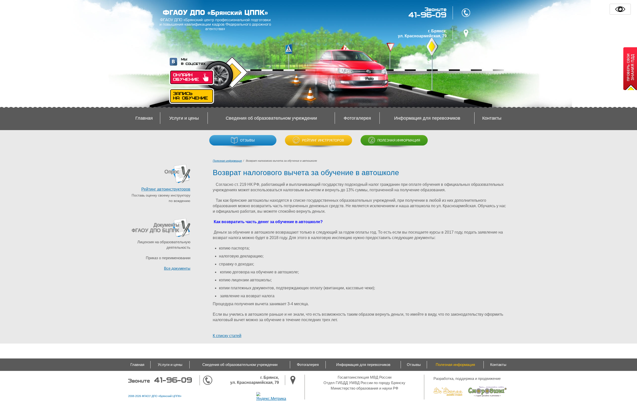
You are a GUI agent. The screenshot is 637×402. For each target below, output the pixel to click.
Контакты (491, 118)
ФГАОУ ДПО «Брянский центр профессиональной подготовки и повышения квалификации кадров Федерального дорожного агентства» (215, 24)
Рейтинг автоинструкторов (165, 189)
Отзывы (247, 140)
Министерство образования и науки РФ (364, 388)
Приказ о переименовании (168, 258)
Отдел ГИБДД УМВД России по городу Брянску (364, 383)
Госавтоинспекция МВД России (364, 377)
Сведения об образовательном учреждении (271, 118)
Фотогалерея (357, 118)
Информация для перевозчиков (427, 118)
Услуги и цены (184, 118)
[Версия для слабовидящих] (620, 9)
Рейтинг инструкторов (322, 140)
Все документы (177, 268)
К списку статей (227, 336)
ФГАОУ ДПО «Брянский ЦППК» (215, 13)
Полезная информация (398, 140)
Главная (144, 118)
